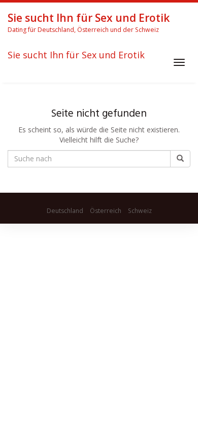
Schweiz (140, 210)
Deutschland (65, 210)
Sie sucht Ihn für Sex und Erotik (76, 55)
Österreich (105, 210)
